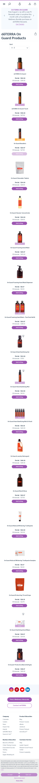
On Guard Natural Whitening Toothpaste (20, 526)
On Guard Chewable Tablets (20, 178)
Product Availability (25, 752)
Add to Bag (19, 84)
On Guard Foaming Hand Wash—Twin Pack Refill (20, 317)
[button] (5, 16)
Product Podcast (24, 729)
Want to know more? (19, 778)
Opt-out (28, 775)
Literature (22, 727)
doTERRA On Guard (20, 74)
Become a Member (8, 742)
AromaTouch (23, 731)
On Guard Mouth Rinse (20, 491)
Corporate (5, 719)
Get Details (20, 24)
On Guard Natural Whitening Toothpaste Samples (20, 560)
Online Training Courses (9, 745)
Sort (11, 44)
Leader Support (24, 745)
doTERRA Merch (7, 731)
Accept (10, 775)
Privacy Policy (19, 780)
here (2, 769)
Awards (5, 729)
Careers (5, 722)
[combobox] (19, 48)
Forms (4, 752)
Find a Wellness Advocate (19, 699)
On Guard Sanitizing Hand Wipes (20, 630)
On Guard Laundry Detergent (20, 456)
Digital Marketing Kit (8, 754)
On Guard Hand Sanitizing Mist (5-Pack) (20, 421)
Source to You (7, 734)
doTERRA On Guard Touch (20, 109)
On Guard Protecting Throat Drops (20, 595)
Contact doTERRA (19, 705)
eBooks (22, 724)
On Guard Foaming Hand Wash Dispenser (20, 282)
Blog (21, 719)
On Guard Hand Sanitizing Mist (19, 386)
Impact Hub (6, 727)
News (4, 724)
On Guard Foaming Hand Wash (19, 247)
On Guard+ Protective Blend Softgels (20, 665)
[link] (30, 3)
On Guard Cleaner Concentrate (20, 213)
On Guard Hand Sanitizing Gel (19, 352)
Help (21, 742)
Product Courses (24, 722)
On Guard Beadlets (20, 143)
